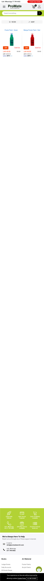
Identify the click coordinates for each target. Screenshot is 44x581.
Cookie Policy (21, 578)
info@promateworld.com (15, 545)
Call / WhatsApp (11, 1)
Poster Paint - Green (11, 30)
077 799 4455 (11, 550)
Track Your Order (34, 1)
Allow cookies (31, 578)
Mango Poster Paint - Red (32, 30)
